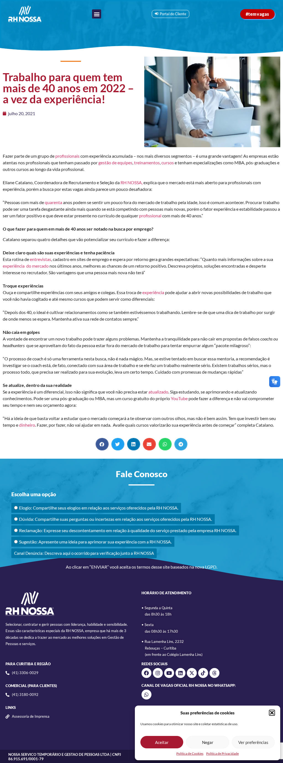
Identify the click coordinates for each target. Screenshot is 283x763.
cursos (167, 162)
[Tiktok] (203, 673)
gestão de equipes (115, 162)
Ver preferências (253, 742)
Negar (207, 742)
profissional (150, 215)
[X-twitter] (192, 673)
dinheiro (27, 424)
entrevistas (40, 259)
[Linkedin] (180, 673)
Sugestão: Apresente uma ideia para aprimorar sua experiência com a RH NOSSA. (95, 541)
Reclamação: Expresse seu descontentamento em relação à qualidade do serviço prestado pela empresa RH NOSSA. (127, 530)
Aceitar (162, 742)
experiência (153, 292)
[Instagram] (158, 673)
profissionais (67, 156)
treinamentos (147, 162)
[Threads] (214, 673)
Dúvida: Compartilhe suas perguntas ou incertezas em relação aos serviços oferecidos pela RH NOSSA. (115, 519)
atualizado (158, 391)
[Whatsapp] (146, 694)
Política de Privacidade (222, 753)
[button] (272, 713)
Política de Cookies (189, 753)
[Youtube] (169, 673)
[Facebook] (146, 673)
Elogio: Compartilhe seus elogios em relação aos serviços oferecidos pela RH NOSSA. (98, 507)
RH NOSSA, (131, 182)
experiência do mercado (26, 265)
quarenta (53, 202)
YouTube (179, 398)
